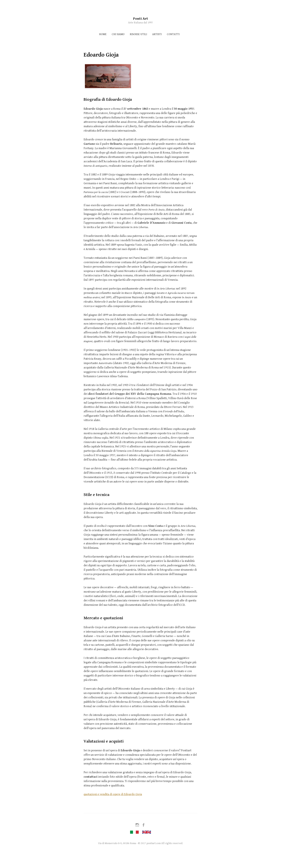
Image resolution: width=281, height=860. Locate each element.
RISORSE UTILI (138, 34)
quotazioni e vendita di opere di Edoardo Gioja (113, 794)
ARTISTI (157, 34)
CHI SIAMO (118, 34)
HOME (103, 34)
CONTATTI (173, 34)
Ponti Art (140, 19)
